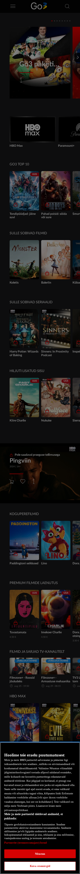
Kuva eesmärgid (40, 866)
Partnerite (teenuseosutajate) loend (25, 842)
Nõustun (40, 853)
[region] (40, 808)
